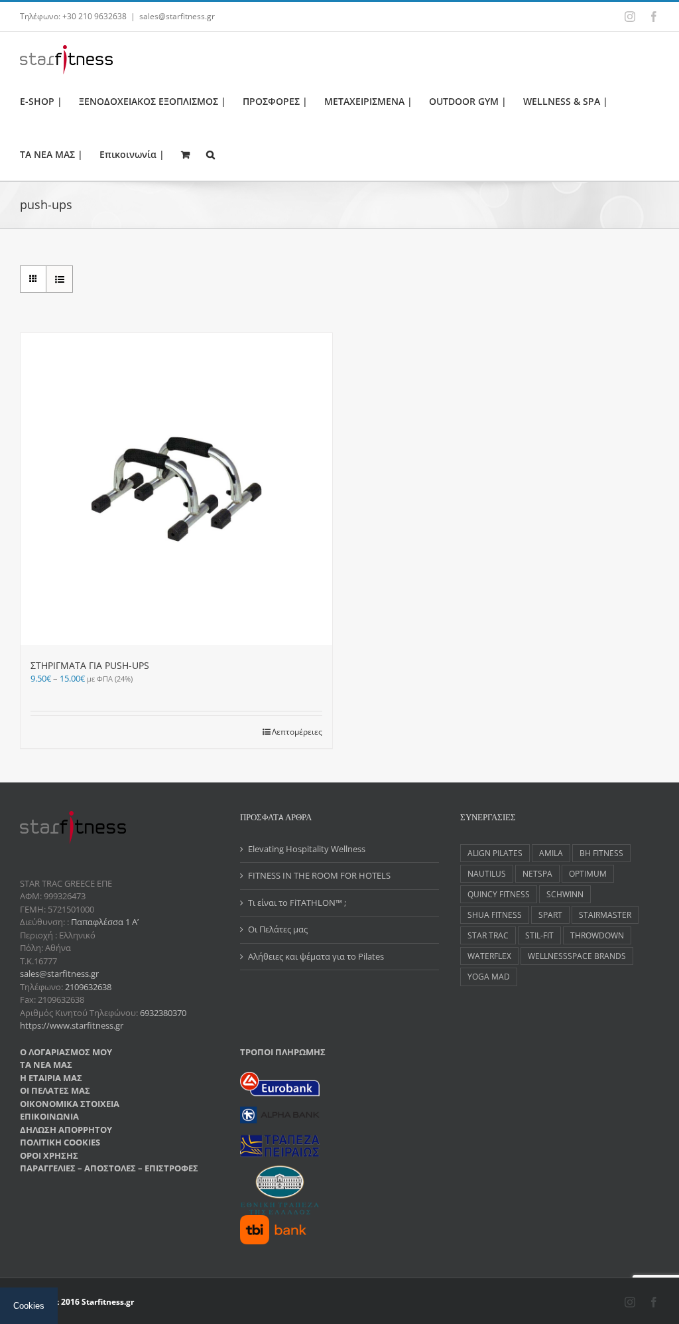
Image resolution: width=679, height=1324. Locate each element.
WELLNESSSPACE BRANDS (577, 955)
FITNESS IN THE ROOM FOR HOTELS (319, 875)
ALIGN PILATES (495, 852)
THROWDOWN (597, 935)
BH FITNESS (601, 852)
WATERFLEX (489, 955)
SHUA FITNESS (494, 914)
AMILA (551, 852)
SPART (550, 914)
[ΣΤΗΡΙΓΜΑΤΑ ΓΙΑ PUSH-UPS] (176, 489)
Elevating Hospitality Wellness (306, 849)
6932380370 (163, 1013)
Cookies (28, 1306)
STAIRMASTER (605, 914)
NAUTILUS (486, 873)
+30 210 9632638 (94, 16)
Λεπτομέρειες (297, 731)
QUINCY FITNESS (498, 894)
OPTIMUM (588, 873)
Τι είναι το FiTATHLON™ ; (297, 903)
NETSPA (537, 873)
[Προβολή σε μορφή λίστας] (59, 279)
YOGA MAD (488, 976)
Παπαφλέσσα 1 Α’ (104, 922)
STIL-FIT (539, 935)
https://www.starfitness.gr (71, 1025)
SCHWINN (565, 894)
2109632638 (88, 987)
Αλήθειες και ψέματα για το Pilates (316, 956)
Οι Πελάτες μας (278, 929)
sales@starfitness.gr (177, 16)
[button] (210, 154)
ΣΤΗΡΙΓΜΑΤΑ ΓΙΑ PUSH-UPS (90, 665)
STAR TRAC (488, 935)
